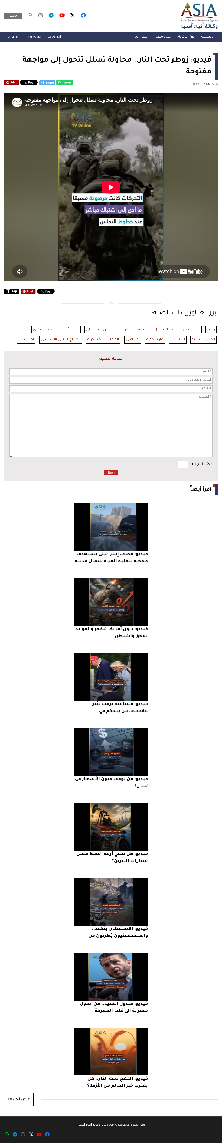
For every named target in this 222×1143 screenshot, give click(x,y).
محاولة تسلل (165, 330)
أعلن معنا (163, 37)
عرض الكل (21, 1099)
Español (54, 37)
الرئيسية (207, 37)
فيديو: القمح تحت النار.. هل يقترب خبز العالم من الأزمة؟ (117, 1082)
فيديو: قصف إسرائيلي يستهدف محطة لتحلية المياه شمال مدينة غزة (111, 558)
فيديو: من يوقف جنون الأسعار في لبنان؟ (111, 783)
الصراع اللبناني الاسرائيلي (60, 340)
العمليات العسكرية (103, 340)
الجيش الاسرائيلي (100, 330)
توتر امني (132, 340)
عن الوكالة (186, 37)
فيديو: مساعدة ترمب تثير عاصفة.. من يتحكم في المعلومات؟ (120, 708)
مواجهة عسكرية (134, 330)
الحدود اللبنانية (203, 340)
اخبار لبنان (26, 340)
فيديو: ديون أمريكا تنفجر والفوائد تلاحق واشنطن (112, 633)
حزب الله (72, 330)
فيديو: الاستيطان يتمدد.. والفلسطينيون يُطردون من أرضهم (118, 933)
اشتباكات (177, 340)
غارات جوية (154, 340)
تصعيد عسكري (46, 330)
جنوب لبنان (191, 330)
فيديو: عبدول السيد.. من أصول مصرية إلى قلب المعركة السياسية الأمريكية (114, 1008)
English (13, 37)
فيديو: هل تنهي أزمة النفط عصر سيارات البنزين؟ (113, 858)
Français (34, 37)
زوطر (211, 330)
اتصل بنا (141, 37)
